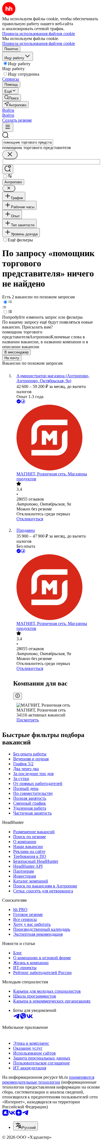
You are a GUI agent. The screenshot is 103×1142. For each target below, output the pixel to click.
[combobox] (27, 142)
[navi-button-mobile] (7, 127)
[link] (11, 97)
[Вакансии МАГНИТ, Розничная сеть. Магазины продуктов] (57, 438)
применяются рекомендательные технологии (48, 1079)
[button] (8, 110)
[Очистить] (10, 154)
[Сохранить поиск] (7, 169)
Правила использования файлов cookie (38, 43)
